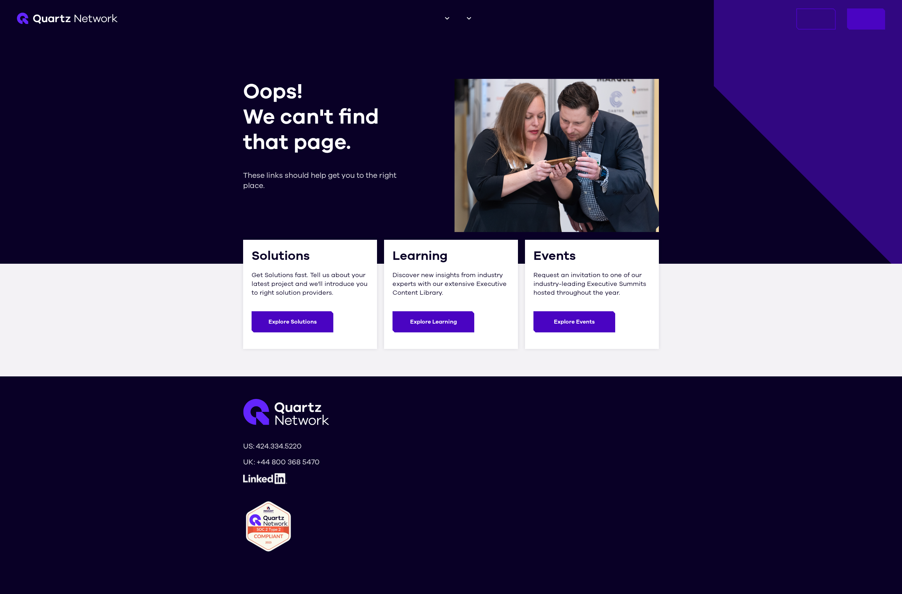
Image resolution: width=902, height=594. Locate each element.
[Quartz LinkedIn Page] (281, 478)
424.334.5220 (279, 446)
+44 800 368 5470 (288, 462)
